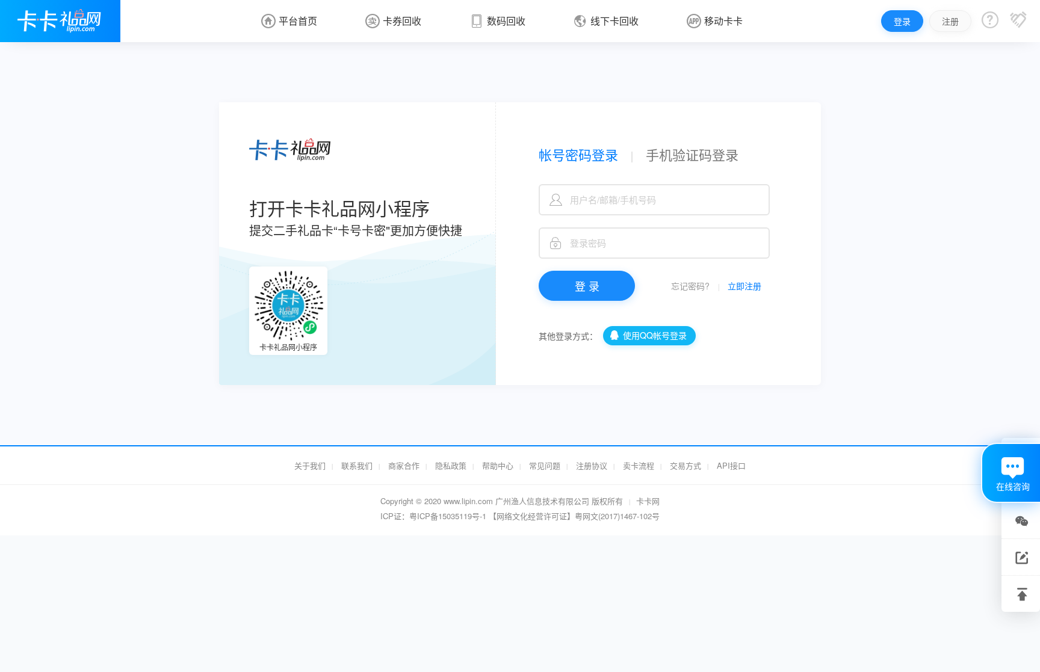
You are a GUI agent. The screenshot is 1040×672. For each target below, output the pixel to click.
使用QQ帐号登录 (648, 335)
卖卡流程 (638, 465)
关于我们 (310, 465)
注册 (950, 21)
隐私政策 (450, 465)
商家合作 (403, 465)
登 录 (587, 286)
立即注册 (744, 286)
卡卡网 (648, 501)
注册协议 (591, 465)
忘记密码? (690, 286)
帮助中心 (497, 465)
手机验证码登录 (692, 154)
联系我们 (357, 465)
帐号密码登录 (578, 154)
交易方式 (685, 465)
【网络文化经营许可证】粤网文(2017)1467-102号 (574, 516)
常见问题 (544, 465)
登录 (902, 21)
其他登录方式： (569, 336)
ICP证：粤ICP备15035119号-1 (433, 516)
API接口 (731, 465)
